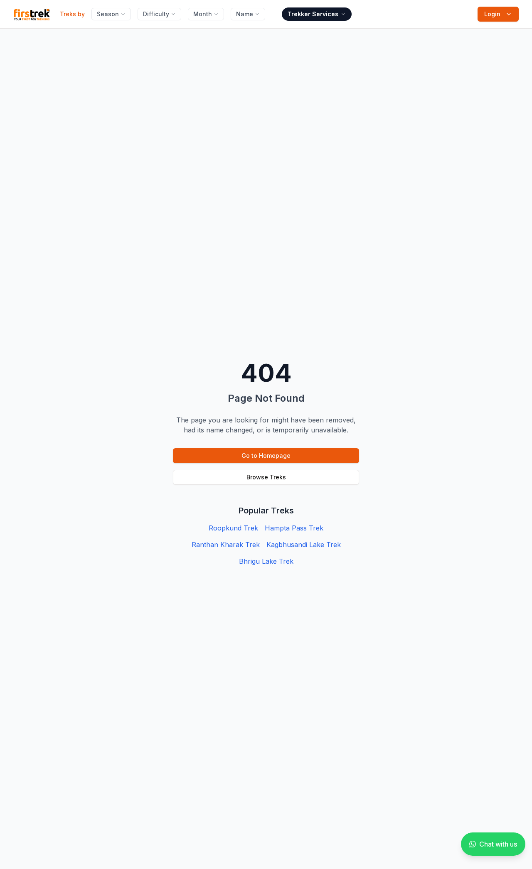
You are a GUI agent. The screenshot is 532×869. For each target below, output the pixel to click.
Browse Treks (266, 477)
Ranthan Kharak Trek (226, 544)
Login (492, 13)
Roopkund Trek (233, 528)
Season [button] (108, 13)
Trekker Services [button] (313, 13)
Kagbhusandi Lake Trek (303, 544)
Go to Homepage (266, 455)
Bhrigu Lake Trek (266, 561)
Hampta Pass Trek (294, 528)
